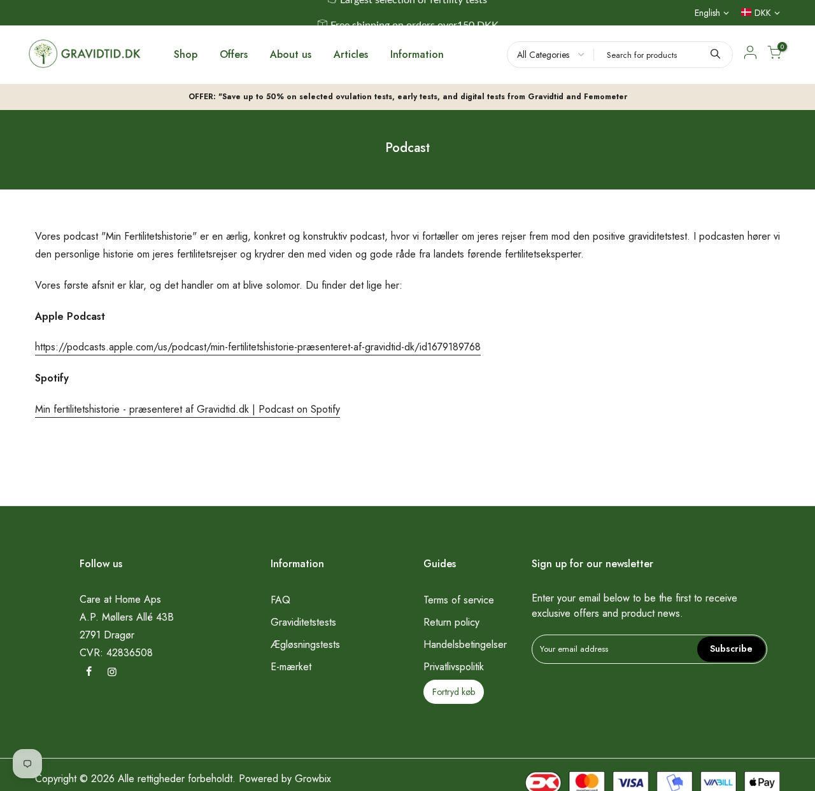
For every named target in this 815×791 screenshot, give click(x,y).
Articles (351, 54)
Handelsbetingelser (465, 644)
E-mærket (291, 666)
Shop (185, 54)
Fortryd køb (453, 691)
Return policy (451, 622)
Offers (234, 54)
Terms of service (458, 600)
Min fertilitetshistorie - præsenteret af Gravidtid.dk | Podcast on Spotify (187, 409)
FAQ (280, 600)
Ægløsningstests (305, 644)
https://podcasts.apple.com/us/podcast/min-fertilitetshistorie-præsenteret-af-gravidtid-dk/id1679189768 (258, 347)
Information (417, 54)
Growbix (313, 778)
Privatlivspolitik (453, 666)
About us (290, 54)
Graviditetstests (303, 622)
